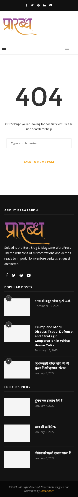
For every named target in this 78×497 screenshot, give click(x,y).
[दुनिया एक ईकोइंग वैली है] (17, 407)
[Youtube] (50, 5)
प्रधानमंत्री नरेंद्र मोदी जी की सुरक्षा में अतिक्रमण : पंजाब (52, 365)
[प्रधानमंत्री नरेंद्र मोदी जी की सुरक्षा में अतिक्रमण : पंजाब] (17, 370)
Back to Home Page (39, 162)
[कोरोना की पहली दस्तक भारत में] (17, 459)
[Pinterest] (38, 5)
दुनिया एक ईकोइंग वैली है (48, 400)
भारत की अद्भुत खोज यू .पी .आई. (53, 300)
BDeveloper (47, 491)
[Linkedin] (44, 5)
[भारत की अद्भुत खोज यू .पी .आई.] (17, 307)
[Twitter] (32, 5)
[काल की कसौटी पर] (17, 433)
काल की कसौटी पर (45, 427)
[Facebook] (26, 5)
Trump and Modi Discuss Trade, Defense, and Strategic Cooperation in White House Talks (54, 336)
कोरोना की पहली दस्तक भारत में (53, 453)
